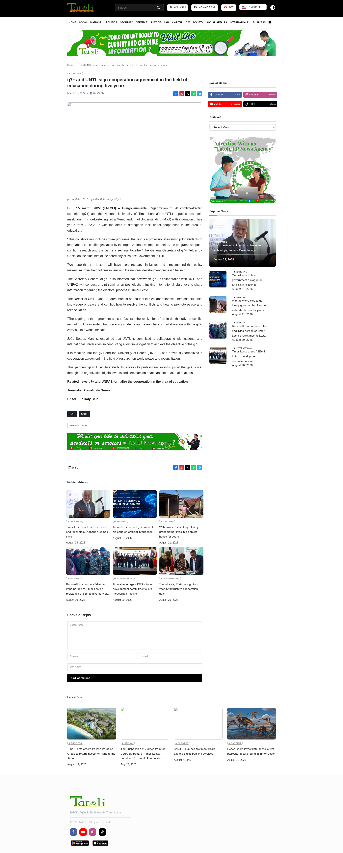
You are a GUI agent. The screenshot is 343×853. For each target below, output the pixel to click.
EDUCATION (76, 521)
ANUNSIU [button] (179, 7)
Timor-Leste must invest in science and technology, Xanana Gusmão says (88, 531)
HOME (72, 22)
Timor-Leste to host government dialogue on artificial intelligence (133, 529)
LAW (166, 22)
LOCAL (83, 22)
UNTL (84, 413)
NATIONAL (96, 22)
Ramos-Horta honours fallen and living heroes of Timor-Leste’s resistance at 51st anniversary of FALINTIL (86, 589)
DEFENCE (142, 22)
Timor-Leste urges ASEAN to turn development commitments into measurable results (133, 589)
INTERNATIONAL (240, 22)
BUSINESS (259, 22)
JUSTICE (155, 22)
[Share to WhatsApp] (193, 93)
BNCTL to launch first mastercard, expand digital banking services (195, 751)
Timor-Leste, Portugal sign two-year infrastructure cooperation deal (178, 589)
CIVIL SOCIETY (194, 22)
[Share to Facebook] (175, 93)
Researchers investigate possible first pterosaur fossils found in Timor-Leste (251, 751)
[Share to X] (187, 93)
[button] (80, 8)
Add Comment (80, 677)
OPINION (128, 743)
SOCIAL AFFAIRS (216, 22)
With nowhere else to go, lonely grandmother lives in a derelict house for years (178, 531)
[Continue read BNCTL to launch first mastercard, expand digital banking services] (198, 723)
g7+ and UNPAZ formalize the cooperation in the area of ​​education (138, 381)
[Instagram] (181, 93)
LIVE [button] (230, 7)
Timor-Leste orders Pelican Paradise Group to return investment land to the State (91, 753)
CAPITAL (177, 22)
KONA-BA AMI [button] (207, 7)
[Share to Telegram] (199, 93)
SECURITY (126, 22)
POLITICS (111, 22)
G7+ (72, 413)
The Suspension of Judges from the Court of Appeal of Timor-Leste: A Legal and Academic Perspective (143, 753)
